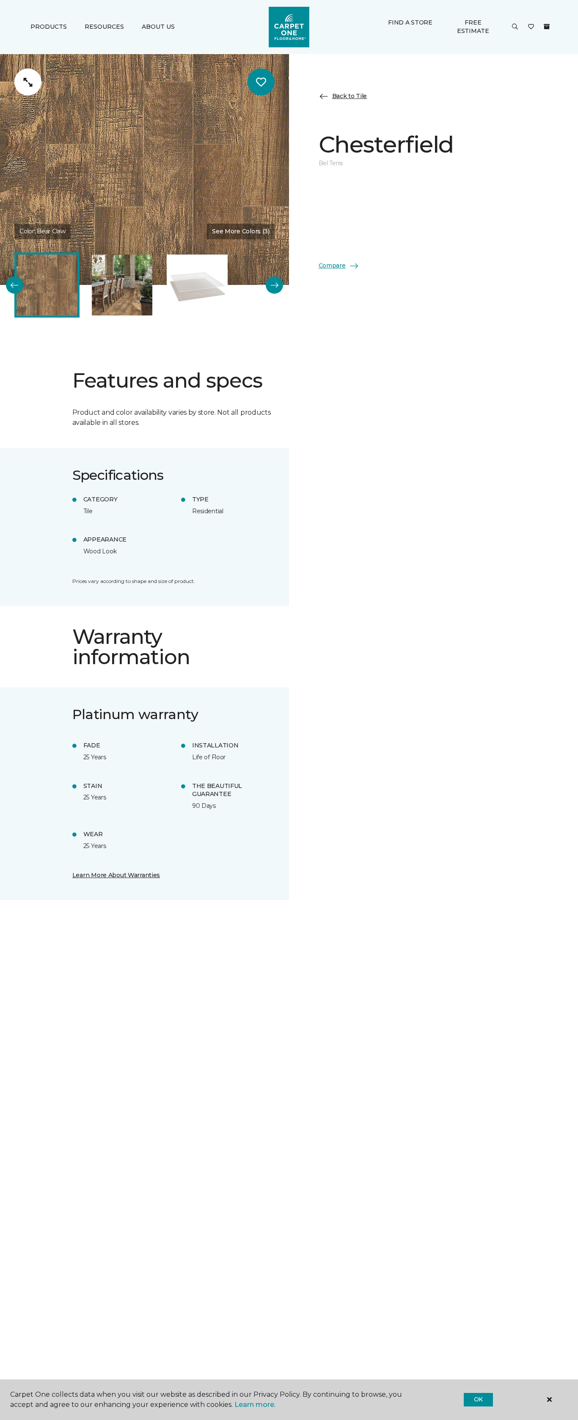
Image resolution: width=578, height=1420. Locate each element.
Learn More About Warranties (116, 875)
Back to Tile (349, 96)
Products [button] (48, 27)
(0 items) (547, 27)
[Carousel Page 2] (122, 285)
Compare (332, 265)
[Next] (274, 285)
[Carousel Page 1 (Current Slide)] (47, 285)
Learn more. (254, 1405)
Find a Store (410, 22)
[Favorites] (531, 27)
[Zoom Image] (27, 82)
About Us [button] (158, 27)
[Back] (14, 285)
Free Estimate (473, 27)
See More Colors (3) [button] (241, 231)
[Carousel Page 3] (197, 285)
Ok (478, 1399)
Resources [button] (104, 27)
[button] (515, 27)
